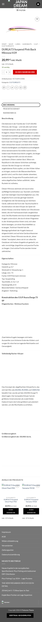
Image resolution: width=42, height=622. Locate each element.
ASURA (18, 390)
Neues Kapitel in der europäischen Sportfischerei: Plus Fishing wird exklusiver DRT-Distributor (19, 571)
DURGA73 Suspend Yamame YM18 (31, 501)
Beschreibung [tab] (9, 105)
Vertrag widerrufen (20, 615)
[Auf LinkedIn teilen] (25, 87)
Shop (11, 44)
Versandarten (7, 545)
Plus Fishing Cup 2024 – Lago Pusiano (17, 578)
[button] (3, 4)
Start (4, 44)
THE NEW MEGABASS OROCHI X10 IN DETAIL (18, 584)
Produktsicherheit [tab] (11, 109)
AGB (4, 536)
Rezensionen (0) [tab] (9, 113)
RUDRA (25, 390)
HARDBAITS (27, 44)
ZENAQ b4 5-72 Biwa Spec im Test (15, 590)
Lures (17, 44)
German (6, 602)
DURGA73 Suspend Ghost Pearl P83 (11, 501)
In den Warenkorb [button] (11, 511)
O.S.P (36, 44)
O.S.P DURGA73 (8, 46)
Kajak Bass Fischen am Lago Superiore (17, 595)
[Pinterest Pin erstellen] (21, 87)
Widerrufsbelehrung (10, 541)
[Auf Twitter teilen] (12, 87)
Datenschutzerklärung (11, 554)
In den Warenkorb (25, 72)
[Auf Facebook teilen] (8, 87)
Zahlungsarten (8, 550)
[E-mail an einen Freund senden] (16, 87)
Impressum (6, 532)
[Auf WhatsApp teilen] (4, 87)
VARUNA (36, 390)
